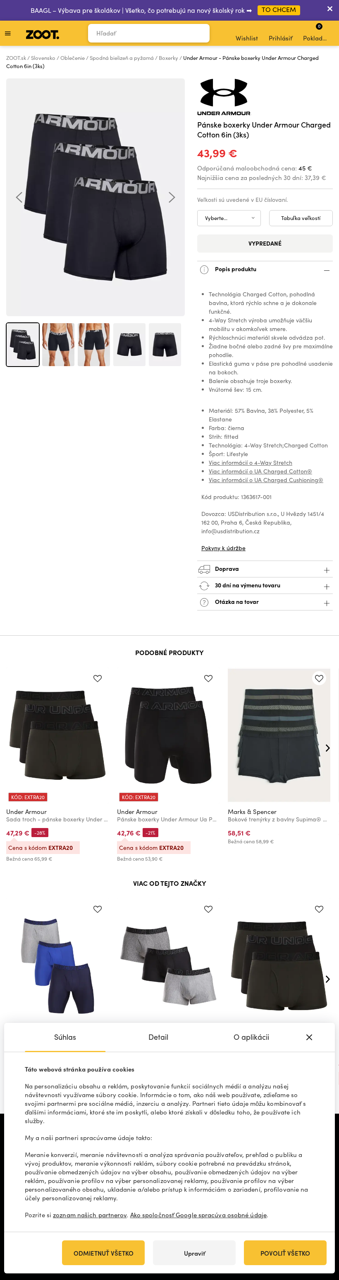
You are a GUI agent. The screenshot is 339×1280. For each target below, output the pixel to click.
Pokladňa (316, 32)
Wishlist (247, 38)
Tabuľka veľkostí (300, 218)
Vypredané (265, 243)
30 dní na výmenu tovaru (247, 585)
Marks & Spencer (252, 811)
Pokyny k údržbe (223, 548)
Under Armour (26, 811)
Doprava (226, 568)
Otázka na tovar (236, 601)
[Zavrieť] (329, 10)
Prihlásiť (280, 38)
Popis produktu (235, 269)
